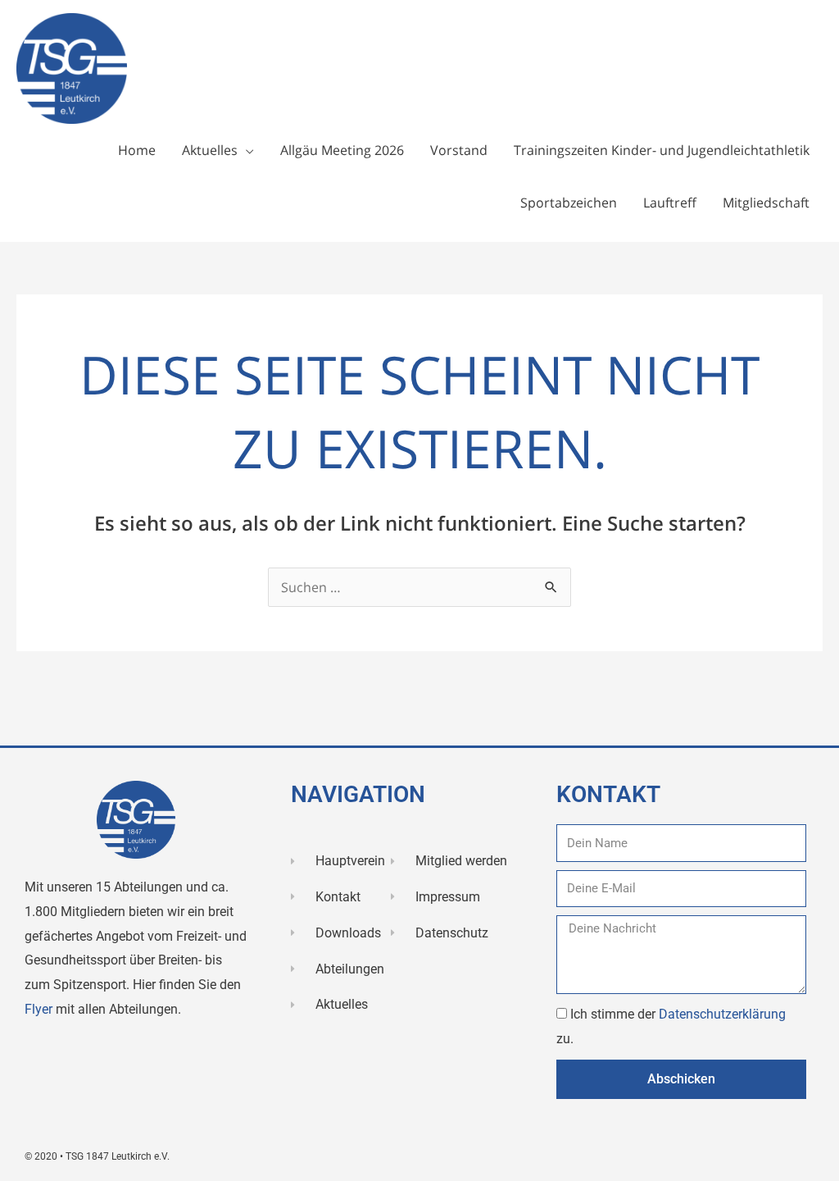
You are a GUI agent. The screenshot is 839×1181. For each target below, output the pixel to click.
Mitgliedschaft (766, 203)
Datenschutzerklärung (722, 1014)
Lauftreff (669, 203)
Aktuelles (210, 150)
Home (137, 150)
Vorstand (459, 150)
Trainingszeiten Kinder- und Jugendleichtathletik (662, 150)
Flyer (40, 1009)
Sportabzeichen (568, 203)
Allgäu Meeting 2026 (342, 150)
